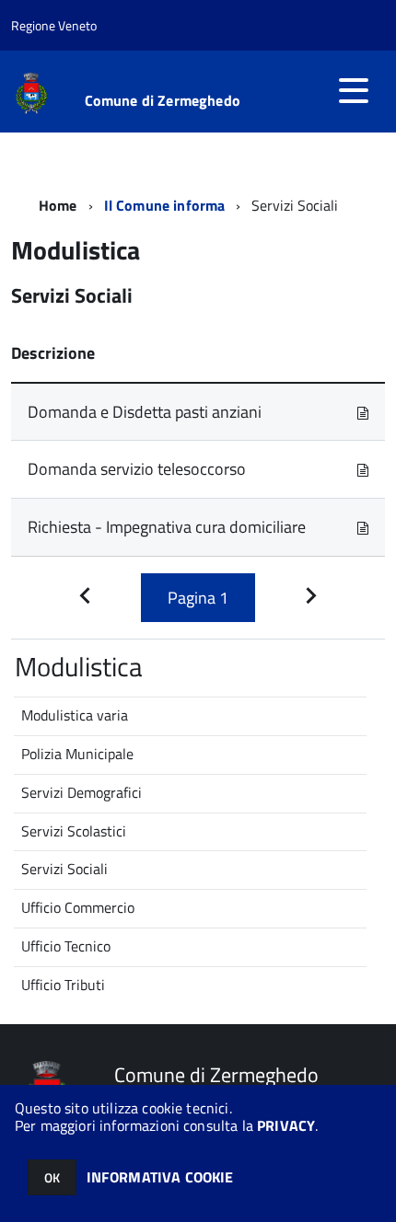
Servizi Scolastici (73, 831)
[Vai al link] (362, 411)
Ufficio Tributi (63, 985)
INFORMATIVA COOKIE (160, 1177)
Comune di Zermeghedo (162, 100)
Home (58, 205)
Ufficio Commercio (77, 907)
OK (52, 1177)
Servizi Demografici (81, 792)
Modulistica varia (74, 715)
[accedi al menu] (353, 90)
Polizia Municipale (77, 754)
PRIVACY (286, 1125)
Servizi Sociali (64, 869)
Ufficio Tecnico (66, 946)
